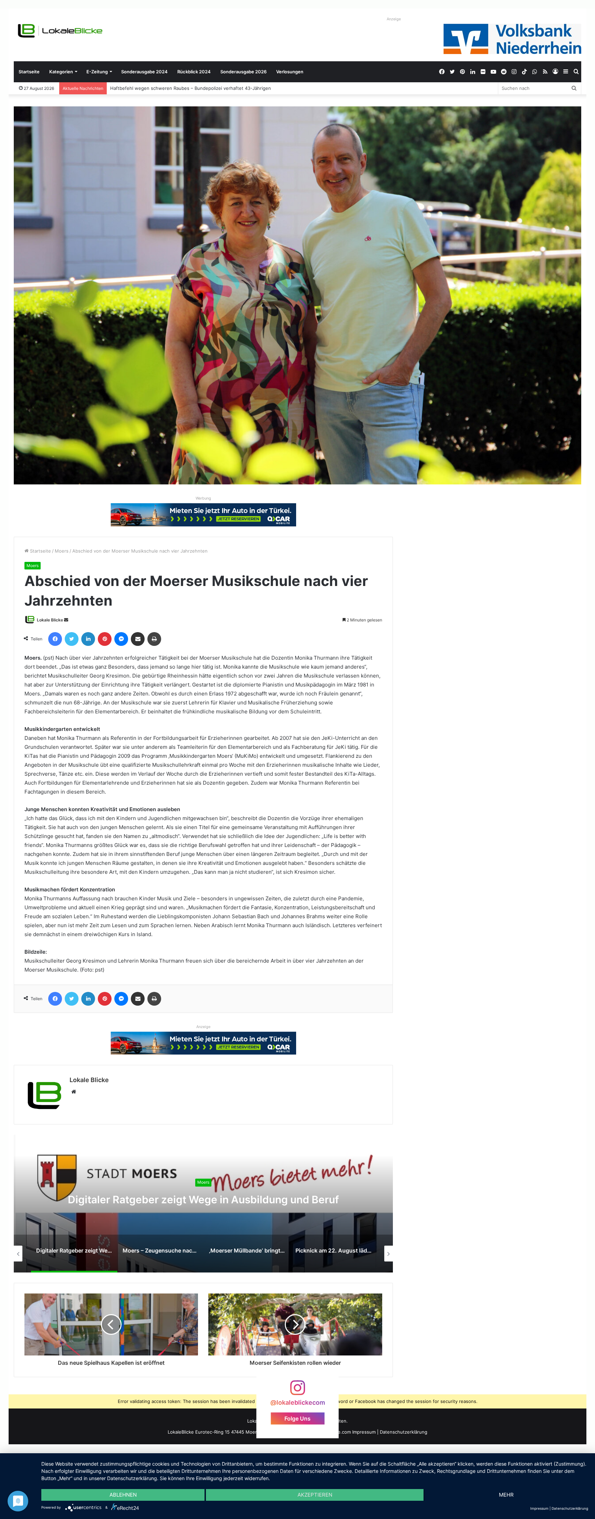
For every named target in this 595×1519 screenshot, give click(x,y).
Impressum (364, 1432)
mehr (506, 1494)
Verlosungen (289, 71)
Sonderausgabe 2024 (144, 71)
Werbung (203, 498)
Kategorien (61, 71)
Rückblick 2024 (194, 71)
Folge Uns (297, 1418)
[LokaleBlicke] (60, 30)
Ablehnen (123, 1494)
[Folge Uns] (297, 1390)
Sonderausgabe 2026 (243, 71)
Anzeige (394, 19)
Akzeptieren (315, 1494)
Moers (62, 551)
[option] (203, 1203)
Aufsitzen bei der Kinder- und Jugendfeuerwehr (162, 88)
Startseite (29, 71)
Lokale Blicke (50, 619)
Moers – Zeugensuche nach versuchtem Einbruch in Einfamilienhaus (203, 1199)
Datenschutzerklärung (403, 1432)
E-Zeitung (97, 71)
